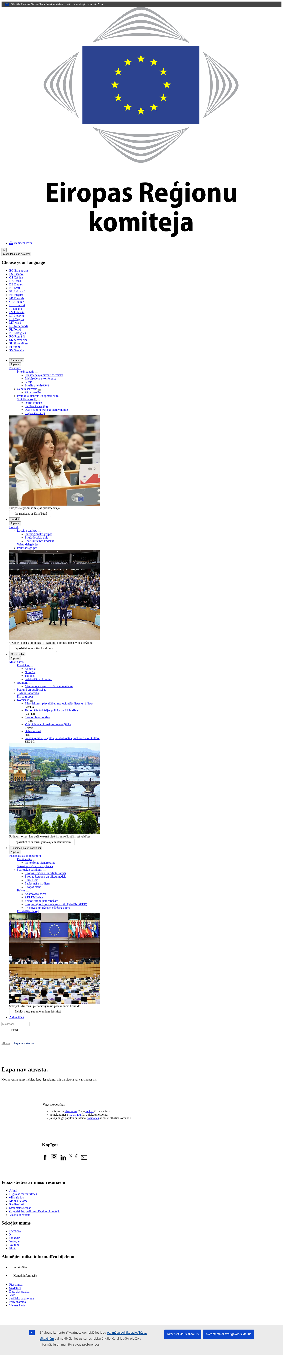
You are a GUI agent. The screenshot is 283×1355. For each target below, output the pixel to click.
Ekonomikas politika (37, 717)
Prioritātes (23, 665)
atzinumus (71, 1111)
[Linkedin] (63, 1159)
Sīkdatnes (15, 1288)
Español (16, 274)
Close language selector (16, 253)
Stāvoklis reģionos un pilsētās (35, 866)
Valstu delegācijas (28, 544)
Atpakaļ (15, 364)
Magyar (16, 319)
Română (17, 336)
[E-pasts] (84, 1159)
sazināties (93, 1118)
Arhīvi (13, 1190)
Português (17, 333)
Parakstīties (20, 1267)
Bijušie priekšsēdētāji (37, 385)
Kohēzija (30, 668)
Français (16, 298)
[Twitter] (70, 1156)
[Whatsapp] (76, 1156)
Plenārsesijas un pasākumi (26, 848)
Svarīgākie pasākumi (29, 869)
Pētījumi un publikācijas (31, 689)
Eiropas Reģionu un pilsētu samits (45, 873)
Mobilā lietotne (18, 1201)
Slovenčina (18, 340)
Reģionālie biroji (35, 413)
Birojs (28, 382)
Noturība (30, 672)
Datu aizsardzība (19, 1291)
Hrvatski (17, 305)
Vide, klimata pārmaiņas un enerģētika (48, 724)
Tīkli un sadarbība (28, 693)
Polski (15, 329)
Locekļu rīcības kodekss (39, 541)
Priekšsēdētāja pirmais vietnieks (44, 375)
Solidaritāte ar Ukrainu (38, 679)
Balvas (21, 890)
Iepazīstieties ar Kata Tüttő (31, 513)
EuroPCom (31, 880)
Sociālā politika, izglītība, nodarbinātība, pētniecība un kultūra (62, 738)
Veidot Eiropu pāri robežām (41, 900)
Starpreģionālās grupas (38, 534)
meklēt (89, 1111)
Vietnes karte (17, 1305)
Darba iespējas (33, 402)
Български (18, 270)
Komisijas (23, 700)
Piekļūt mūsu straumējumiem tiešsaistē (38, 1011)
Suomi (15, 346)
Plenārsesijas (24, 859)
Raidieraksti (16, 1204)
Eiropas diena (33, 887)
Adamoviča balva (35, 893)
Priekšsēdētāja (26, 371)
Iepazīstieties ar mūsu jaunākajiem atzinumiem (43, 842)
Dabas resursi (33, 731)
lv (4, 249)
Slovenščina (18, 343)
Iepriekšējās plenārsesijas (40, 862)
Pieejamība (16, 1284)
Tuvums (29, 675)
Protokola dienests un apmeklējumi (38, 395)
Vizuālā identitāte (19, 1214)
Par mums (16, 360)
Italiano (15, 308)
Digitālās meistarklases (23, 1194)
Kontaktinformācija (25, 1275)
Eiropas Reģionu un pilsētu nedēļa (45, 876)
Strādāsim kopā (26, 399)
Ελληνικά (17, 291)
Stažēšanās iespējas (36, 406)
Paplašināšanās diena (37, 883)
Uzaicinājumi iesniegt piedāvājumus (46, 409)
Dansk (15, 281)
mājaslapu (75, 1114)
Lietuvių (16, 315)
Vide (12, 1295)
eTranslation (16, 1197)
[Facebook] (45, 1159)
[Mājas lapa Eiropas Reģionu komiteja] (141, 236)
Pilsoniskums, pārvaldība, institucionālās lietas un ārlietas (59, 703)
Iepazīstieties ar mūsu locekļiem (34, 648)
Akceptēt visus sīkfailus (183, 1334)
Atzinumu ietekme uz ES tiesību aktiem (49, 686)
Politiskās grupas (27, 548)
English (16, 294)
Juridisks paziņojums (21, 1298)
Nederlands (18, 326)
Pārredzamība (33, 392)
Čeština (16, 277)
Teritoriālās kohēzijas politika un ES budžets (51, 710)
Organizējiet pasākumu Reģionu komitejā (34, 1211)
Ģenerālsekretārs (27, 389)
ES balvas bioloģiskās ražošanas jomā (47, 907)
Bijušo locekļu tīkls (36, 537)
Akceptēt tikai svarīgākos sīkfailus (228, 1334)
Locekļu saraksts (27, 530)
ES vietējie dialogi (28, 911)
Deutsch (16, 284)
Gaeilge (16, 301)
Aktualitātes (16, 1017)
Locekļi (15, 519)
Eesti (14, 288)
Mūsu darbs (17, 654)
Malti (15, 322)
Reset (14, 1029)
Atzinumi (22, 682)
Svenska (16, 350)
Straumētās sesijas (20, 1207)
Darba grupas (25, 696)
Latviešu (16, 312)
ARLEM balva (34, 897)
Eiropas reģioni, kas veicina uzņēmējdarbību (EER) (56, 904)
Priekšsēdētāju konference (40, 378)
